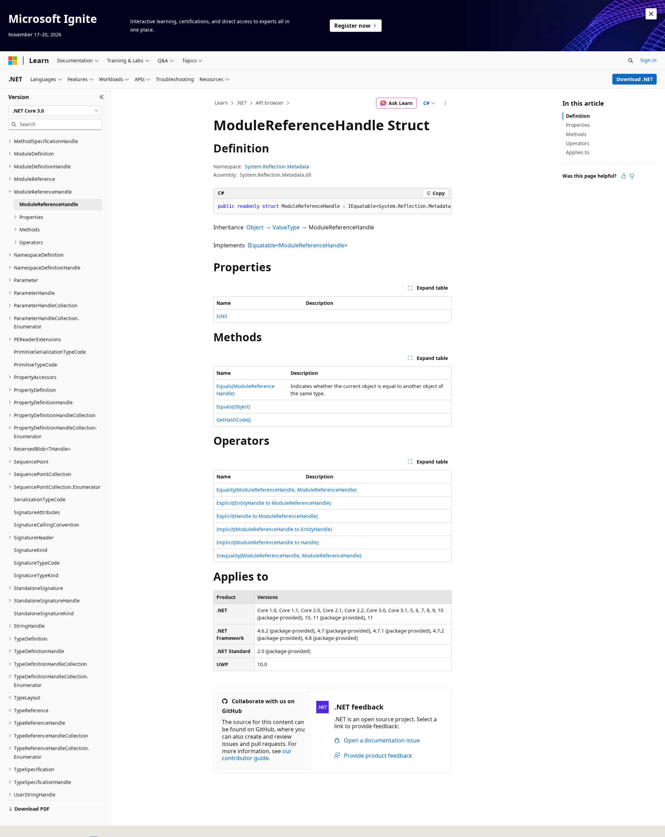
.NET (241, 102)
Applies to (577, 152)
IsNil (221, 316)
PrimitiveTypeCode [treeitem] (35, 364)
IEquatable (262, 245)
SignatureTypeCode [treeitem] (37, 563)
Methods (576, 134)
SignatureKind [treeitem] (30, 550)
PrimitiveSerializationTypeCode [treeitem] (50, 352)
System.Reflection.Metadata (277, 166)
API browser (270, 102)
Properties (578, 125)
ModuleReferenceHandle (311, 245)
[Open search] (631, 60)
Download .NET (635, 79)
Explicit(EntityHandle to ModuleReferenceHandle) (273, 503)
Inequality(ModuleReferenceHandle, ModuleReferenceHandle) (288, 555)
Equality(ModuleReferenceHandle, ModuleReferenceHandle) (286, 489)
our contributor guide (257, 754)
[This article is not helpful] (632, 176)
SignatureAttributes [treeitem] (37, 512)
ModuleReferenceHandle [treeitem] (48, 204)
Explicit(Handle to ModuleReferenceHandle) (267, 516)
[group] (332, 206)
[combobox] (55, 110)
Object (255, 227)
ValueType (286, 227)
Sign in (648, 60)
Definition (578, 116)
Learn (221, 102)
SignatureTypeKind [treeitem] (36, 575)
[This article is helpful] (623, 176)
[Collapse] (102, 97)
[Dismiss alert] (651, 13)
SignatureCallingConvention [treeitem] (46, 524)
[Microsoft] (12, 60)
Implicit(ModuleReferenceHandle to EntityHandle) (274, 529)
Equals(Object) (233, 406)
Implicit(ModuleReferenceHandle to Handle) (267, 542)
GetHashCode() (233, 419)
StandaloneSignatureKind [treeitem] (44, 613)
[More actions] (446, 103)
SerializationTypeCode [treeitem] (39, 499)
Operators (577, 143)
